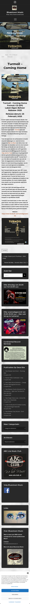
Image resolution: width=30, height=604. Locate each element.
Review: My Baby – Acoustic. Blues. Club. (15, 262)
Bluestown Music (15, 12)
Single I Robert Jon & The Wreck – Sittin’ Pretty (14, 257)
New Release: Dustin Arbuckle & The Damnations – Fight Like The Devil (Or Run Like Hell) (14, 391)
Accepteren (15, 590)
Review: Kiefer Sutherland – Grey (14, 378)
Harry (6, 55)
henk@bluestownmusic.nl (11, 544)
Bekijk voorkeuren (15, 598)
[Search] (24, 275)
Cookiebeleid (11, 601)
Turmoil (4, 250)
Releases (10, 57)
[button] (28, 573)
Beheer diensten (14, 586)
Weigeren (15, 594)
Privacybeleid (18, 601)
